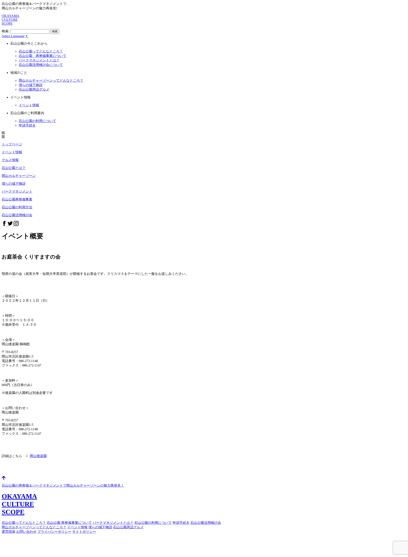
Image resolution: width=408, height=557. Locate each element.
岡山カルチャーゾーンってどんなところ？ (51, 80)
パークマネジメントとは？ (113, 522)
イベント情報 (29, 105)
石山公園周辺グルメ (128, 527)
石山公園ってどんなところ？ (41, 51)
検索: (5, 31)
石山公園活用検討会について (41, 65)
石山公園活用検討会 (205, 522)
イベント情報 (77, 527)
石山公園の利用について (37, 121)
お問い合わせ (26, 531)
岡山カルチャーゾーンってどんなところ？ (34, 527)
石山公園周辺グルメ (34, 89)
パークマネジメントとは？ (39, 60)
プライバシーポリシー (54, 531)
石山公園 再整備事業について (42, 56)
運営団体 (8, 531)
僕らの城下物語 (30, 85)
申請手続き (27, 125)
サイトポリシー (84, 531)
